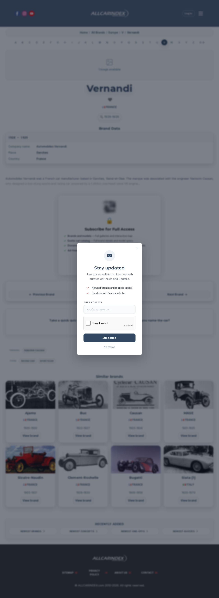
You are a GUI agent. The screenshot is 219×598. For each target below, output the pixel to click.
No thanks (109, 346)
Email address (92, 302)
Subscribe (109, 337)
